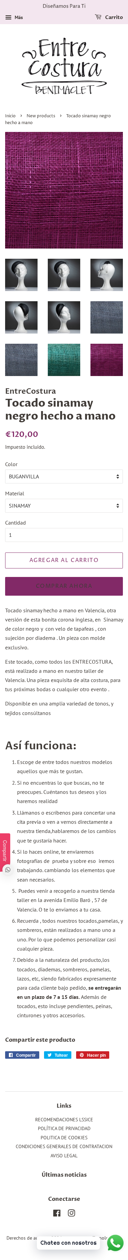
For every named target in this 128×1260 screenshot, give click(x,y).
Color (11, 464)
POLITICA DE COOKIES (64, 1138)
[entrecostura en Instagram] (71, 1214)
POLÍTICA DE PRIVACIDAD (64, 1128)
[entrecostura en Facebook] (57, 1214)
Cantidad (15, 522)
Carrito (113, 17)
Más (18, 17)
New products (41, 116)
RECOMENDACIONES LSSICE (64, 1120)
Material (14, 493)
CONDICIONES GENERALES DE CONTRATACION (64, 1146)
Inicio (10, 116)
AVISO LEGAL (64, 1156)
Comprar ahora (64, 586)
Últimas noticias (64, 1175)
